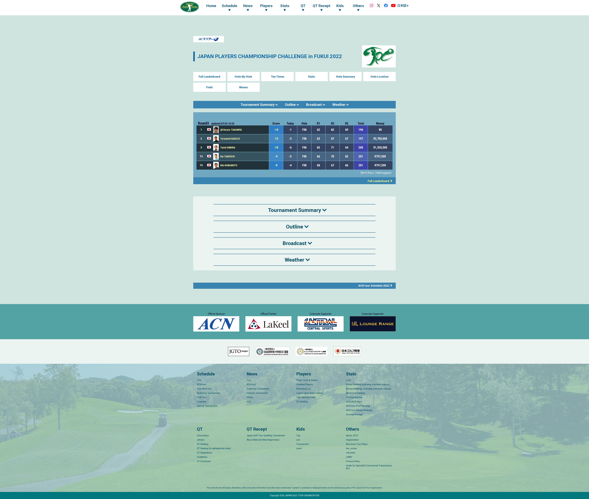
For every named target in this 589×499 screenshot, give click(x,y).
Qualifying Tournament (208, 393)
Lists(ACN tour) (354, 401)
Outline (290, 105)
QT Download (203, 461)
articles (200, 439)
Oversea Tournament (257, 393)
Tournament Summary (258, 105)
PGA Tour (202, 397)
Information (203, 435)
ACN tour (201, 384)
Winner (243, 87)
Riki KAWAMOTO (228, 165)
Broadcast (314, 105)
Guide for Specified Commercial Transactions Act (369, 467)
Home (211, 6)
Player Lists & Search (307, 380)
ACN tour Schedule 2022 (373, 285)
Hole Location (380, 76)
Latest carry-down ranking (309, 393)
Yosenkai (201, 401)
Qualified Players (304, 384)
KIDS (249, 401)
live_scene (351, 448)
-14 (276, 130)
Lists (348, 380)
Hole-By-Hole (243, 76)
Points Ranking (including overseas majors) (367, 384)
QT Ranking (302, 401)
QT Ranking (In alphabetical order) (214, 448)
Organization (352, 439)
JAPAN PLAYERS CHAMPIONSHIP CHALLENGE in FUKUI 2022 (269, 56)
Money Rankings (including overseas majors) (368, 388)
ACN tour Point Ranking (358, 406)
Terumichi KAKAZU (230, 138)
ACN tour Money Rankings (359, 410)
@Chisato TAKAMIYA (231, 129)
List (298, 439)
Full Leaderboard (209, 76)
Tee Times (277, 76)
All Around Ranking (355, 393)
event (299, 448)
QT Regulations (204, 452)
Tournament (302, 444)
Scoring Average (354, 397)
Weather (338, 105)
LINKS (349, 457)
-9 (276, 156)
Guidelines (202, 457)
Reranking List (303, 388)
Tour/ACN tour (204, 388)
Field (209, 87)
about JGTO (352, 435)
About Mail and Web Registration (263, 439)
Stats (311, 76)
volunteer (350, 452)
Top (298, 435)
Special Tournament (207, 406)
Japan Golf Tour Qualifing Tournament (266, 435)
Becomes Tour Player (357, 444)
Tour (199, 380)
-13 (276, 138)
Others (250, 397)
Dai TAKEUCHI (227, 156)
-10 (276, 147)
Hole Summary (345, 76)
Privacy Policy (353, 461)
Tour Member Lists (305, 397)
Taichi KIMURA (227, 147)
